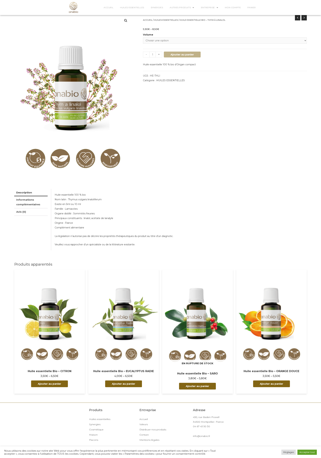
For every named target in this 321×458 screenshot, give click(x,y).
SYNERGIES (157, 7)
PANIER (251, 7)
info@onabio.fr (201, 436)
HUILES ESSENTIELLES (132, 7)
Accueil (147, 20)
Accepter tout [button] (307, 452)
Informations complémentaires (28, 202)
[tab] (31, 192)
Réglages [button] (288, 452)
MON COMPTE (233, 7)
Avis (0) (21, 211)
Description (24, 192)
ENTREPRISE (208, 7)
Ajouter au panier (182, 54)
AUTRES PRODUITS (180, 7)
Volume (148, 34)
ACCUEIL (108, 7)
